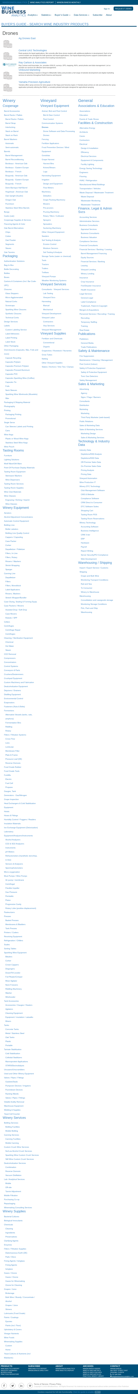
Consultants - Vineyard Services (55, 289)
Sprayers (47, 220)
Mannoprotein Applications (16, 1061)
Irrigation (45, 180)
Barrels (7, 151)
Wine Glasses (10, 496)
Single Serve (9, 422)
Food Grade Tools (11, 771)
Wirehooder (10, 997)
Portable (9, 1045)
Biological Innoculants (13, 1220)
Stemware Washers (13, 476)
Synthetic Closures (13, 313)
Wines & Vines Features (92, 1372)
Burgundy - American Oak (16, 176)
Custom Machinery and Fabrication (19, 682)
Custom (8, 1346)
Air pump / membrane (14, 880)
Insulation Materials (12, 823)
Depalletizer (10, 577)
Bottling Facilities (12, 1127)
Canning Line (9, 573)
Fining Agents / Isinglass (14, 1261)
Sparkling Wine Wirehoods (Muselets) (21, 394)
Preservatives (11, 1237)
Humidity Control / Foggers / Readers (20, 819)
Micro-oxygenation (12, 872)
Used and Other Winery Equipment (19, 1074)
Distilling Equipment (12, 694)
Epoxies (8, 1321)
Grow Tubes (47, 355)
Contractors (48, 322)
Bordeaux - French (13, 171)
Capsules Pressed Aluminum (17, 370)
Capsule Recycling (13, 358)
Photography (9, 406)
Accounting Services (88, 217)
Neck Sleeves (11, 390)
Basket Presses (12, 920)
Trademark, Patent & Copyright (94, 306)
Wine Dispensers (12, 480)
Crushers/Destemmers (13, 674)
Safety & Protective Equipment (92, 368)
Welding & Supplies (12, 1110)
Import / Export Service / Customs (94, 568)
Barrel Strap (10, 123)
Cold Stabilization (12, 1053)
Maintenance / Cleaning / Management (96, 360)
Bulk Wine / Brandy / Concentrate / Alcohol (20, 1299)
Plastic (8, 1041)
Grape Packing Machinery (54, 200)
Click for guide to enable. (83, 1392)
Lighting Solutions (11, 459)
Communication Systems (52, 123)
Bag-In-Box (9, 265)
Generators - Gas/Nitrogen (15, 795)
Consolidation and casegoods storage (97, 600)
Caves (82, 136)
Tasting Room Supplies (14, 488)
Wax (7, 398)
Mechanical (48, 309)
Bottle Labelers (11, 529)
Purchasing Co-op (11, 1199)
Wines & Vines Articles (92, 1374)
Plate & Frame (11, 755)
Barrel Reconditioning (14, 159)
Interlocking (10, 127)
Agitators (9, 1009)
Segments (9, 244)
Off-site (8, 1187)
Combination (10, 1167)
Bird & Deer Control (51, 115)
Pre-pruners (48, 208)
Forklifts (7, 775)
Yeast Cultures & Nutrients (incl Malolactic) (17, 1356)
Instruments (10, 848)
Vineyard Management (51, 330)
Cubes (8, 236)
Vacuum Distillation (13, 1175)
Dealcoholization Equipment (16, 686)
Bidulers (8, 957)
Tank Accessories (11, 1001)
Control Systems (11, 666)
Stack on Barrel (11, 131)
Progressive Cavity (13, 904)
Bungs (6, 212)
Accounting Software (89, 527)
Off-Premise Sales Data (91, 462)
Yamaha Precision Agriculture (34, 82)
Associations (85, 111)
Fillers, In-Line (11, 553)
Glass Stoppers (11, 293)
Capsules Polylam (13, 362)
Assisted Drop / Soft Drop (16, 610)
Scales (7, 944)
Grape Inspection (11, 799)
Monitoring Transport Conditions (94, 580)
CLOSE (97, 1392)
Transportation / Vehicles (90, 188)
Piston (8, 900)
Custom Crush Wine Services (16, 1147)
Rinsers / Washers (13, 561)
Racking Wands (12, 1094)
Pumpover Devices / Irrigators (18, 1086)
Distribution (84, 405)
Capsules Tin (10, 382)
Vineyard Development (51, 313)
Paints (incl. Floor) (13, 1325)
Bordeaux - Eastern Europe (17, 167)
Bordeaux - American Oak (16, 163)
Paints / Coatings (11, 1317)
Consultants (85, 401)
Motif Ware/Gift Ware (13, 464)
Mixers (8, 1021)
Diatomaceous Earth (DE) (16, 1253)
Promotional (10, 418)
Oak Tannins (9, 252)
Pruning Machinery (51, 212)
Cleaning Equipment (14, 1013)
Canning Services (11, 1135)
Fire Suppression (87, 356)
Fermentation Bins (13, 723)
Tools (44, 260)
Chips (7, 232)
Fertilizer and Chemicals (52, 338)
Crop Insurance (87, 282)
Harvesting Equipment (51, 176)
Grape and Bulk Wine (90, 576)
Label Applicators (12, 589)
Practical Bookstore (10, 1374)
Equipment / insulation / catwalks (19, 1017)
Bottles (7, 273)
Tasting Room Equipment (14, 472)
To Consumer (86, 588)
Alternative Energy (87, 128)
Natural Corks (11, 301)
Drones (45, 127)
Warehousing (85, 596)
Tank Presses (11, 928)
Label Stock (10, 342)
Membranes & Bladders (15, 924)
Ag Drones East (27, 38)
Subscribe (97, 15)
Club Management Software (93, 490)
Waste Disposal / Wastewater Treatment (96, 192)
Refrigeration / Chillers (13, 940)
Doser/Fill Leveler (12, 973)
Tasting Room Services (14, 484)
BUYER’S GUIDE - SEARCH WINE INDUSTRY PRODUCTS (45, 24)
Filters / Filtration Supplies (15, 1249)
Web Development (89, 559)
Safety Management (88, 380)
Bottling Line (9, 525)
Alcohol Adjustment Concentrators (18, 517)
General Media (87, 343)
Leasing (84, 265)
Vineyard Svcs (49, 297)
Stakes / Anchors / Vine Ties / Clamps (58, 367)
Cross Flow (10, 739)
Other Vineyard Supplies (52, 363)
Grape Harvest (48, 159)
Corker (8, 545)
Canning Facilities (12, 1139)
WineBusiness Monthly (69, 2)
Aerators (7, 513)
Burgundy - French (13, 184)
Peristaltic (9, 896)
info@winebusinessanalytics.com (123, 1376)
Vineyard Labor (48, 318)
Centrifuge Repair (12, 630)
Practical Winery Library (93, 1376)
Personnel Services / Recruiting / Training (97, 314)
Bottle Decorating (11, 269)
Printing (7, 410)
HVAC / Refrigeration (88, 180)
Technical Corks (12, 318)
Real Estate (84, 330)
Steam (8, 650)
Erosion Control (49, 244)
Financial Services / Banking (93, 261)
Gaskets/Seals (11, 1082)
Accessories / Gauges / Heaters (18, 1005)
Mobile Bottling (11, 1131)
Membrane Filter (12, 751)
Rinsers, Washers (12, 594)
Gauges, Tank (10, 791)
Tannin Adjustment (13, 1191)
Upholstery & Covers (13, 1329)
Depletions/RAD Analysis (91, 454)
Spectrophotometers (14, 868)
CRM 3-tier (85, 535)
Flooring (83, 176)
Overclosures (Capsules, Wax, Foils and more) (21, 352)
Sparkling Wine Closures (15, 309)
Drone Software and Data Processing (59, 131)
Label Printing (11, 338)
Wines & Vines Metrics (92, 1370)
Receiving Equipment (13, 936)
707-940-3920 (116, 1374)
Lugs (45, 171)
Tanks (6, 1025)
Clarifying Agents (11, 1241)
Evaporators (9, 702)
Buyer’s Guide (62, 15)
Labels (7, 326)
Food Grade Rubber (12, 767)
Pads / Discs (10, 1257)
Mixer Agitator (11, 981)
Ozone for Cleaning (13, 1285)
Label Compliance (88, 302)
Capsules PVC (11, 374)
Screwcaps (10, 305)
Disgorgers (10, 969)
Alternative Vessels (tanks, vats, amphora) (18, 717)
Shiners (8, 1309)
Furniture (8, 455)
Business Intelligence (90, 531)
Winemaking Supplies (13, 1341)
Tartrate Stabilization (12, 1049)
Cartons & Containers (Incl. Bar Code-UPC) (20, 283)
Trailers (45, 268)
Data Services (81, 15)
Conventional (48, 343)
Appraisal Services (89, 229)
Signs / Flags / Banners (91, 397)
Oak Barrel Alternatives (14, 228)
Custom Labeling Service (16, 330)
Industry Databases (9, 1370)
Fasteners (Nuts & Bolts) (14, 706)
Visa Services (49, 326)
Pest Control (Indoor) (88, 364)
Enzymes (8, 1245)
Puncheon (9, 204)
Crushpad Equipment (13, 678)
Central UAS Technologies (33, 50)
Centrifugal (10, 884)
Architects (84, 132)
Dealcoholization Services (15, 1163)
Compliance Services (88, 241)
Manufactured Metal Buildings (92, 184)
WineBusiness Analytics (14, 2)
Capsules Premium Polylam (17, 366)
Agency (84, 393)
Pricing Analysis (87, 470)
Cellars (7, 622)
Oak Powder (10, 240)
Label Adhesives (12, 334)
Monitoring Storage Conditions (94, 604)
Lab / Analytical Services (14, 1179)
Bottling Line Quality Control (17, 533)
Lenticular (9, 747)
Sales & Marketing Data (90, 425)
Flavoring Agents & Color (14, 224)
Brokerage (9, 1293)
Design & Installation (89, 148)
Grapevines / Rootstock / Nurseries (57, 351)
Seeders (45, 236)
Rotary (8, 731)
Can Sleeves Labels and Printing (19, 426)
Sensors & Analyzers (14, 864)
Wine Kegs (8, 434)
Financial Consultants (89, 245)
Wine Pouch (9, 447)
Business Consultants (89, 225)
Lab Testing (48, 293)
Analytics (32, 15)
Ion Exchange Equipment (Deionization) (21, 827)
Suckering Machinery (52, 228)
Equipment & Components (92, 160)
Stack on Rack (11, 135)
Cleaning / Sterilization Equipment (18, 638)
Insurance (84, 278)
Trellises (45, 272)
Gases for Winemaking (15, 1281)
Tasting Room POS (89, 514)
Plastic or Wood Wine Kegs (16, 439)
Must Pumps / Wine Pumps (15, 876)
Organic (46, 347)
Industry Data (85, 450)
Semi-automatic (12, 147)
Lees (7, 743)
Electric (8, 779)
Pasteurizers (9, 912)
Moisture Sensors (50, 248)
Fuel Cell (9, 783)
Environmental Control (13, 698)
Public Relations (86, 421)
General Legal (87, 298)
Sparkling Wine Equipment (15, 953)
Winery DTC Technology (90, 486)
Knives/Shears (49, 167)
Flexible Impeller (12, 888)
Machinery (46, 192)
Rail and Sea (86, 584)
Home (8, 1350)
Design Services (11, 322)
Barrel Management (13, 155)
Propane (9, 787)
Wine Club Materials (12, 492)
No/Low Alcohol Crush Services (18, 1151)
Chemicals (8, 1225)
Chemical (9, 642)
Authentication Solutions (14, 261)
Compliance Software (90, 498)
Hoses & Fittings (11, 815)
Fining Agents (11, 1265)
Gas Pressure (11, 892)
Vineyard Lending (88, 270)
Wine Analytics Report (42, 2)
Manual (46, 305)
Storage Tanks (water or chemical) (56, 256)
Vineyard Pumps (49, 276)
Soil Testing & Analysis (51, 240)
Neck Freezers (11, 985)
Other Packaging (11, 346)
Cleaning (9, 1229)
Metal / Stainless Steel (14, 1033)
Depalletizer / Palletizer (15, 549)
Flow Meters (48, 188)
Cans (7, 430)
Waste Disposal (87, 196)
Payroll (84, 547)
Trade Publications (89, 347)
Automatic (9, 143)
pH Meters (9, 852)
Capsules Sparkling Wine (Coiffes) (19, 378)
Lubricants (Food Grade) (14, 1313)
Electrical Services (88, 156)
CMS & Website (87, 494)
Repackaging (9, 1203)
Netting (45, 359)
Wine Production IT (88, 482)
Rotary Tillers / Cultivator (53, 216)
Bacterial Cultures (11, 1216)
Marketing (84, 409)
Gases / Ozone (10, 1273)
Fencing (45, 139)
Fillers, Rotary (11, 557)
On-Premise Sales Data (91, 466)
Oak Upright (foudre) (14, 196)
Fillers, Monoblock (13, 585)
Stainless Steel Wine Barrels (17, 208)
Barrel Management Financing (94, 253)
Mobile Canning (12, 1143)
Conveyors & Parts (12, 670)
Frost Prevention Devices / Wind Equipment (55, 149)
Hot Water (9, 646)
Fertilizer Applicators (50, 143)
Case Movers (11, 614)
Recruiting (85, 318)
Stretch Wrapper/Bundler (16, 598)
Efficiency (85, 152)
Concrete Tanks (12, 1029)
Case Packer (10, 541)
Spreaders (47, 224)
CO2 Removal (10, 654)
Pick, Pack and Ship (89, 608)
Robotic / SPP (11, 618)
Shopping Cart (87, 510)
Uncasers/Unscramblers (14, 1069)
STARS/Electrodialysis (14, 1065)
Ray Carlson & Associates (32, 62)
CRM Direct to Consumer (91, 502)
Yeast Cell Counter (12, 1114)
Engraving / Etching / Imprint (17, 500)
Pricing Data (86, 474)
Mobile (8, 1183)
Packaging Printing (13, 414)
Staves (8, 248)
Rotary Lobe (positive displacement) (20, 908)
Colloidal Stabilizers (13, 1057)
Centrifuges (9, 626)
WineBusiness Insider (91, 1368)
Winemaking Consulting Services (18, 1207)
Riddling (8, 727)
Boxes (6, 277)
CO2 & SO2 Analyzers (14, 844)
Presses (7, 916)
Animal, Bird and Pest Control (54, 111)
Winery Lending (87, 274)
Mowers (46, 204)
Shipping (83, 572)
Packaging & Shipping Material (17, 402)
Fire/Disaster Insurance (91, 286)
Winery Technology (88, 523)
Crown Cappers (12, 965)
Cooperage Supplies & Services (17, 220)
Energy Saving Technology (91, 168)
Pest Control (48, 119)
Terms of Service (41, 1384)
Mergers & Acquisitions (89, 310)
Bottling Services (11, 1123)
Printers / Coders (11, 932)
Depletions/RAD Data (90, 458)
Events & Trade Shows (89, 119)
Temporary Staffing (89, 322)
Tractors (45, 264)
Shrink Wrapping (12, 565)
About (109, 15)
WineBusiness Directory (38, 1370)
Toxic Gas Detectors (89, 376)
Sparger (8, 569)
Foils (7, 386)
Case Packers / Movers (14, 606)
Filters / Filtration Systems (15, 735)
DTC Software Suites (90, 506)
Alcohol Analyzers (12, 840)
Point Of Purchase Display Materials (19, 468)
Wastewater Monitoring (90, 201)
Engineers (84, 172)
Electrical (83, 144)
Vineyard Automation (88, 478)
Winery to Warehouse (90, 592)
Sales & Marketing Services (91, 429)
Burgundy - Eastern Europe (17, 180)
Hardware (85, 543)
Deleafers (47, 196)
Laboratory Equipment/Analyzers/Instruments (18, 834)
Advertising (84, 389)
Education (84, 115)
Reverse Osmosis (12, 763)
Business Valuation (89, 237)
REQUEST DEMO (123, 9)
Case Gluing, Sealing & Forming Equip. (20, 602)
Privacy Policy (55, 1384)
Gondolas (46, 155)
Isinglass (9, 1269)
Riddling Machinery (13, 989)
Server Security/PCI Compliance (94, 555)
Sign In (107, 9)
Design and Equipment (53, 184)
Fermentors (9, 711)
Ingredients (10, 1233)
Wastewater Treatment (90, 205)
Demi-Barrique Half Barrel (16, 188)
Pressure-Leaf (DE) (13, 759)
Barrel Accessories (12, 111)
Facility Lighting (87, 164)
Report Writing (87, 551)
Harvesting (46, 301)
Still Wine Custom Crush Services (19, 1159)
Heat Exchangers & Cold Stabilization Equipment (20, 805)
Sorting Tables (10, 948)
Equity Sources (87, 257)
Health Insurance (88, 290)
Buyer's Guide (6, 1372)
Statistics (45, 15)
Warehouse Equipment (13, 1106)
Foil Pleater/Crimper (14, 977)
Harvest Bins (48, 163)
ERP (83, 539)
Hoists (6, 811)
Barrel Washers (10, 139)
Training (84, 326)
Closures (8, 289)
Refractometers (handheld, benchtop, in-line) (21, 858)
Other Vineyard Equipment (53, 232)
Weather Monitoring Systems (54, 280)
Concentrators (10, 662)
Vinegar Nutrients (11, 1333)
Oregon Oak (10, 200)
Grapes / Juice (10, 1289)
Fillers (8, 581)
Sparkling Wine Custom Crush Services (22, 1155)
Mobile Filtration (11, 1195)
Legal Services (86, 294)
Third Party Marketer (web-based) (95, 417)
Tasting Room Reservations (92, 519)
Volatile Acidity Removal (14, 1102)
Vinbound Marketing (29, 70)
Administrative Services (89, 221)
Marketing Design (88, 433)
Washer (8, 993)
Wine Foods (9, 1337)
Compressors (9, 658)
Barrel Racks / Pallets (13, 115)
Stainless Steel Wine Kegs (16, 443)
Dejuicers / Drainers (12, 690)
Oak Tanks (9, 1037)
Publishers (84, 339)
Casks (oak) (9, 216)
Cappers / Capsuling (14, 537)
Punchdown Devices (14, 1090)
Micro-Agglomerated (14, 297)
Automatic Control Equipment (16, 521)
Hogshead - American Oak (16, 192)
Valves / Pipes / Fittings (14, 1078)
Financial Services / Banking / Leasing (96, 249)
